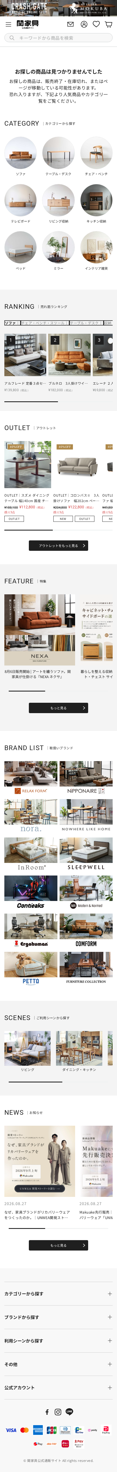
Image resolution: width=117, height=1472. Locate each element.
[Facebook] (47, 1412)
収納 (108, 322)
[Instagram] (58, 1412)
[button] (58, 37)
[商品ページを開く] (25, 355)
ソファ (10, 322)
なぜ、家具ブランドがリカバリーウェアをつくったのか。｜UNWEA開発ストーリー (37, 1217)
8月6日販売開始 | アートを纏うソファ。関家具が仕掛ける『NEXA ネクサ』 (38, 674)
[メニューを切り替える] (8, 24)
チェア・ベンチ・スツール (42, 322)
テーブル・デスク (84, 322)
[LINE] (69, 1412)
